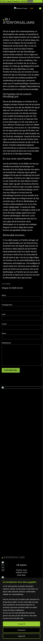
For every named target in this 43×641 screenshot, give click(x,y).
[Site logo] (21, 8)
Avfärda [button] (30, 1)
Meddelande (6, 343)
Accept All (21, 624)
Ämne (4, 333)
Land (3, 314)
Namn (4, 295)
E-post (4, 324)
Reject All (21, 636)
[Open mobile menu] (3, 8)
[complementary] (21, 609)
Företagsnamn (7, 305)
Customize (21, 630)
